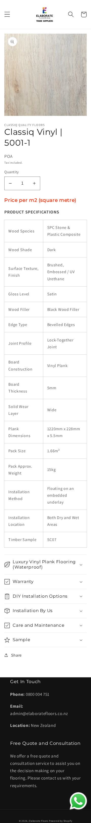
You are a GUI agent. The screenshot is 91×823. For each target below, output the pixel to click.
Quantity (11, 171)
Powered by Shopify (60, 820)
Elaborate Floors (38, 820)
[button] (7, 14)
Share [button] (16, 655)
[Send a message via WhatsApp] (78, 801)
